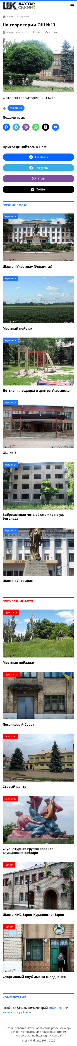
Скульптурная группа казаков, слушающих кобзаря (28, 851)
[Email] (55, 127)
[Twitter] (45, 127)
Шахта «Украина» (18, 581)
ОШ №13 (9, 453)
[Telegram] (16, 127)
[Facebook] (6, 127)
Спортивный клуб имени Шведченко (34, 977)
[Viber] (26, 127)
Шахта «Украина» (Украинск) (27, 266)
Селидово (10, 736)
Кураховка (10, 612)
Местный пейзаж (17, 328)
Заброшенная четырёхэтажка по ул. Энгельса (33, 516)
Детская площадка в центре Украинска (36, 390)
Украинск (16, 108)
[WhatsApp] (35, 127)
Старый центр (14, 787)
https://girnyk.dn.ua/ (49, 1035)
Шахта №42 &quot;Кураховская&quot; (34, 915)
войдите (55, 1008)
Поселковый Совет (18, 724)
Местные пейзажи (18, 662)
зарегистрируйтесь (17, 1012)
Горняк (8, 864)
